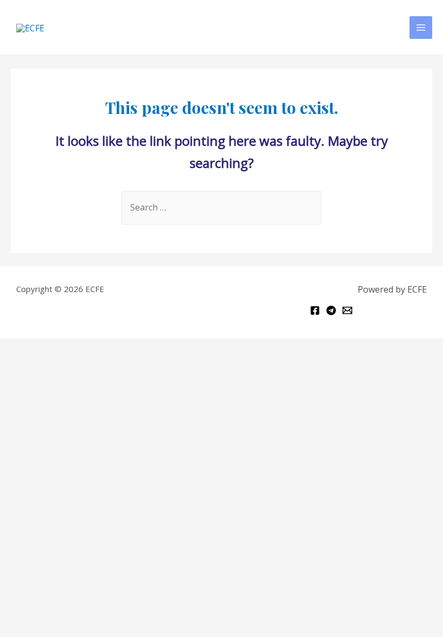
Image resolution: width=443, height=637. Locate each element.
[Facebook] (315, 310)
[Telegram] (331, 310)
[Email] (347, 310)
